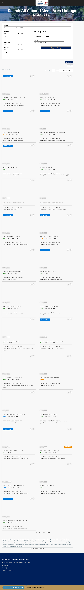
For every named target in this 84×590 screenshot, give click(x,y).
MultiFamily (49, 34)
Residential (39, 34)
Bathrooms (6, 36)
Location (6, 25)
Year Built (6, 53)
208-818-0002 (7, 565)
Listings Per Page (48, 70)
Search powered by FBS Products (37, 548)
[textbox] (38, 28)
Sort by (57, 70)
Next (48, 532)
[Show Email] (16, 588)
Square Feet (7, 42)
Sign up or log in (68, 62)
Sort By (36, 40)
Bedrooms (6, 31)
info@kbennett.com (9, 568)
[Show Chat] (13, 588)
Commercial (39, 36)
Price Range (7, 47)
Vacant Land (58, 34)
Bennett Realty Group (9, 570)
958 (44, 532)
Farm (47, 36)
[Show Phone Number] (19, 588)
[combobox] (37, 27)
